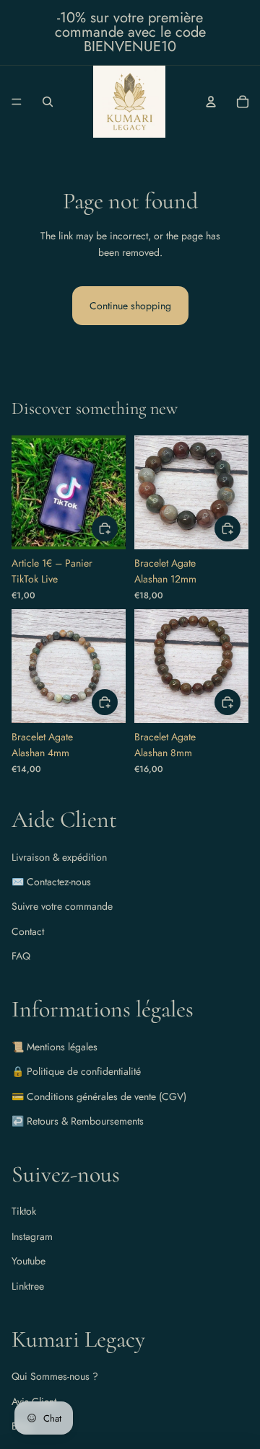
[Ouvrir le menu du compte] (211, 102)
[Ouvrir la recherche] (48, 102)
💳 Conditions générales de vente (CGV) (99, 1096)
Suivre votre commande (62, 906)
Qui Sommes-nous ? (55, 1376)
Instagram (32, 1236)
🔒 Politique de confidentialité (76, 1071)
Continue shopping (130, 305)
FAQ (21, 956)
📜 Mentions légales (55, 1047)
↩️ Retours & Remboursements (78, 1121)
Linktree (28, 1286)
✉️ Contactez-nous (51, 881)
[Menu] (16, 101)
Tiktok (24, 1211)
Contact (28, 931)
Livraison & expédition (59, 857)
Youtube (29, 1261)
